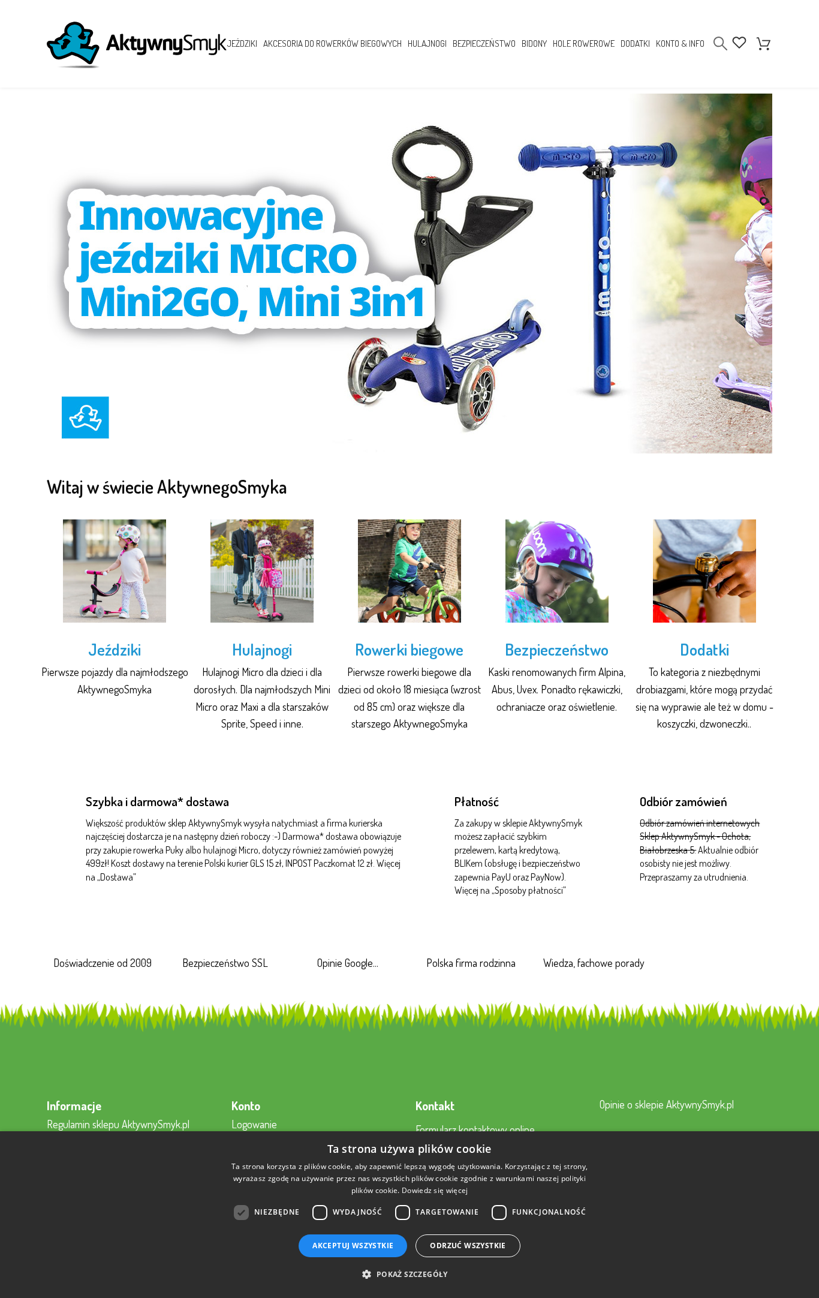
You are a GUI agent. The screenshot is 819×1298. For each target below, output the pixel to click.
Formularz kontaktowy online (475, 1129)
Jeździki (114, 649)
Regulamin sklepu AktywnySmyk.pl (118, 1124)
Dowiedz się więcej (435, 1190)
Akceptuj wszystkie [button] (352, 1245)
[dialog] (409, 1214)
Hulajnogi (262, 649)
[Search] (720, 43)
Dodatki (704, 649)
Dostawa (116, 877)
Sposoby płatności (529, 890)
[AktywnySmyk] (137, 45)
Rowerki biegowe (409, 649)
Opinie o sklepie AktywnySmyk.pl (667, 1104)
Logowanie (254, 1124)
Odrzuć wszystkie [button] (467, 1245)
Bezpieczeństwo (557, 649)
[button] (409, 1275)
